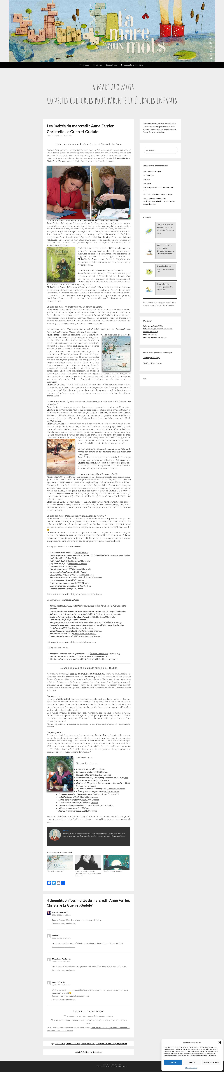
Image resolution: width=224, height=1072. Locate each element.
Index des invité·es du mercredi (155, 337)
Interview (91, 1044)
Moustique (161, 245)
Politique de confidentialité (105, 1066)
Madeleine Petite (59, 959)
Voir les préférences (211, 1062)
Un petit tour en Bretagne (112, 871)
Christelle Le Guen (73, 1044)
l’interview (106, 819)
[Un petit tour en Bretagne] (116, 862)
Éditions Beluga (115, 622)
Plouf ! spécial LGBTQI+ (151, 358)
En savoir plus (111, 65)
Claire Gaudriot (168, 305)
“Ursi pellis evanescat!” (55, 871)
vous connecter (80, 1016)
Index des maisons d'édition (153, 326)
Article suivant (96, 1052)
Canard (159, 284)
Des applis (147, 183)
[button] (219, 1042)
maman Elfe (57, 982)
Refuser (192, 1062)
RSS (144, 379)
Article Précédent (82, 1052)
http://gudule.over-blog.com (80, 819)
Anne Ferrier (60, 1044)
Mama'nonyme (58, 912)
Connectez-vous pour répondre (63, 924)
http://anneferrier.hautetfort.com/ (86, 594)
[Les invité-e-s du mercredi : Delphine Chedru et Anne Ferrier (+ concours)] (88, 862)
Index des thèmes (149, 334)
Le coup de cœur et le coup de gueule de (111, 1044)
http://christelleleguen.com (83, 642)
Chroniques (84, 65)
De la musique (148, 175)
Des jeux (146, 179)
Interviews (97, 65)
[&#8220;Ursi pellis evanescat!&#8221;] (60, 862)
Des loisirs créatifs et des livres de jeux (158, 194)
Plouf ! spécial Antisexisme (152, 363)
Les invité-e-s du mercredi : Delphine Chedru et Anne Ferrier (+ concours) (88, 873)
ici (114, 158)
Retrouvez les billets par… (132, 65)
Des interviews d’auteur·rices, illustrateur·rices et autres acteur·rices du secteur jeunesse (159, 201)
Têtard (159, 224)
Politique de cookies (191, 1068)
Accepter (172, 1062)
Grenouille (160, 266)
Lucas (70, 136)
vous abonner (117, 1020)
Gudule (84, 1044)
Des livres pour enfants (152, 171)
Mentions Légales (121, 1066)
